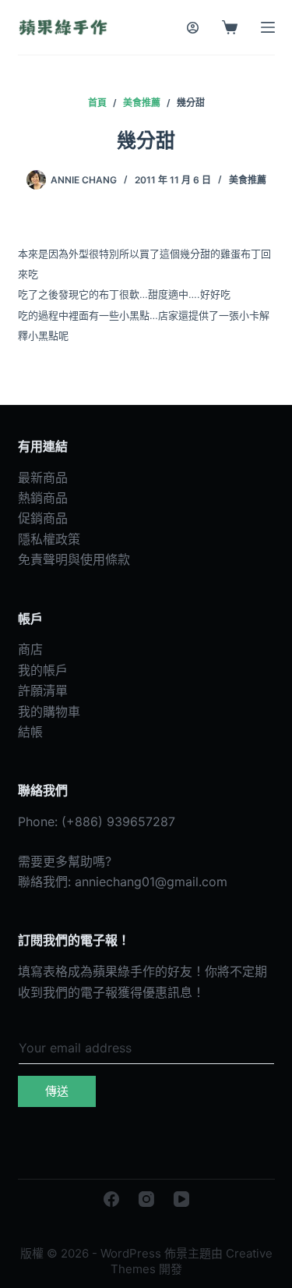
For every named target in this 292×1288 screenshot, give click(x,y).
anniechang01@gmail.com (151, 881)
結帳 (30, 732)
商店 (30, 649)
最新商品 (43, 477)
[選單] (268, 27)
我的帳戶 (43, 670)
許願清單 (43, 690)
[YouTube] (181, 1199)
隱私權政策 (49, 539)
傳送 (57, 1091)
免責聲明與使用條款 (74, 559)
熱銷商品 (43, 498)
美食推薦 (247, 180)
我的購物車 (49, 711)
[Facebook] (111, 1199)
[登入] (193, 28)
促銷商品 (43, 518)
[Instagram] (146, 1199)
